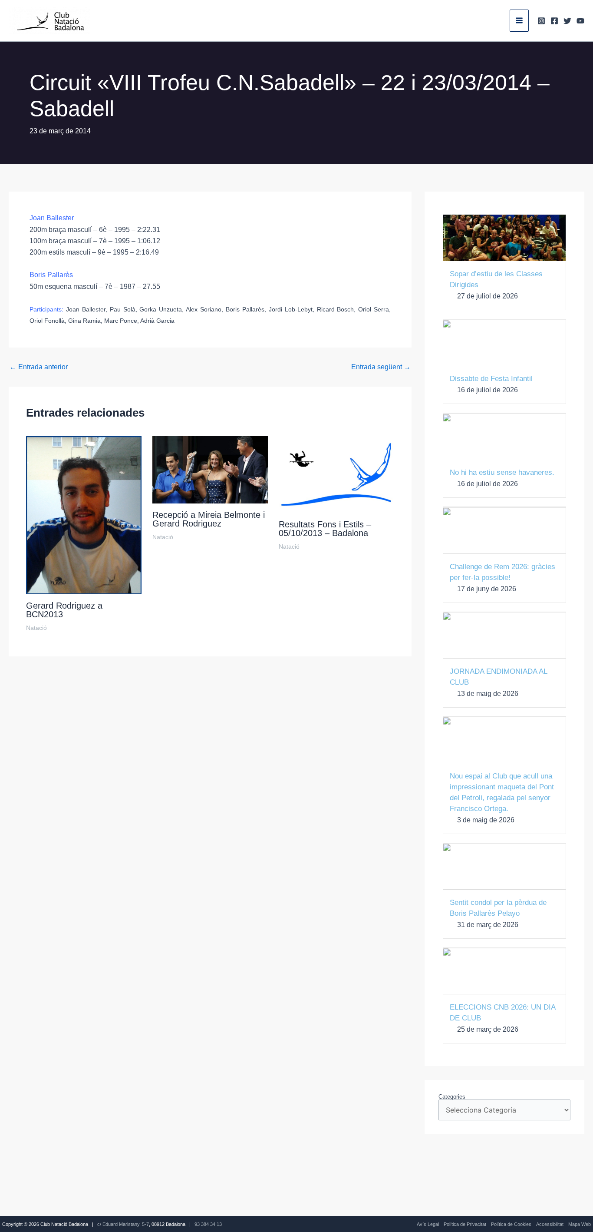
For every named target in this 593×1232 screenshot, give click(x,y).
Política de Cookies (511, 1224)
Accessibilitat (549, 1224)
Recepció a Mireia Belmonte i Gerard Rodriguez (208, 519)
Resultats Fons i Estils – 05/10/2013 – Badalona (325, 529)
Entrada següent (381, 367)
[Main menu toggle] (519, 20)
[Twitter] (567, 21)
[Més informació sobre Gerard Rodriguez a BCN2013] (84, 514)
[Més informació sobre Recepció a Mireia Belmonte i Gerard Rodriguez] (210, 469)
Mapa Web (579, 1224)
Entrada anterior (39, 367)
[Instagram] (541, 21)
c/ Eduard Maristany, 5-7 (123, 1224)
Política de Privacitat (465, 1224)
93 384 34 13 (208, 1224)
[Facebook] (554, 21)
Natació (36, 627)
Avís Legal (428, 1224)
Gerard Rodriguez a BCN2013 (64, 610)
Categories (451, 1097)
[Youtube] (580, 21)
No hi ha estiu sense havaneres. (502, 472)
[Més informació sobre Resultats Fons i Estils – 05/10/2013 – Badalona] (336, 474)
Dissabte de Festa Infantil (491, 378)
